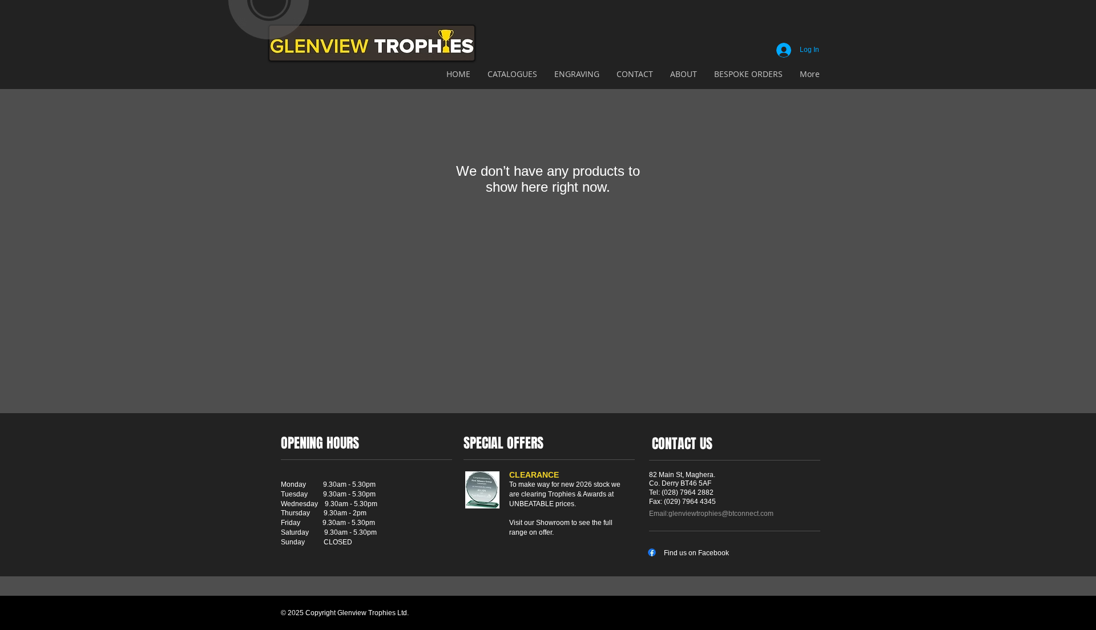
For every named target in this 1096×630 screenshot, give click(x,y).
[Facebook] (652, 552)
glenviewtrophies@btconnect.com (720, 514)
